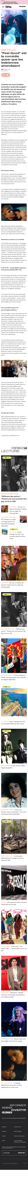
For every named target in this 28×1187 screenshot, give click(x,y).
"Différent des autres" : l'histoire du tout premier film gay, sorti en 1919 (14, 498)
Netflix (8, 49)
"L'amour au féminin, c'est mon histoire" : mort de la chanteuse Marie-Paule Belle (13, 812)
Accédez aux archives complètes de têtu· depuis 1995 (10, 4)
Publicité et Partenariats (19, 1136)
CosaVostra (14, 1163)
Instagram (4, 1126)
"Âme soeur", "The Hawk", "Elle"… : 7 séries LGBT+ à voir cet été (14, 949)
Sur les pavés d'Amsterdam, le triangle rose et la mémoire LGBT (12, 858)
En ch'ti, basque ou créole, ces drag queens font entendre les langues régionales (8, 521)
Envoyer (21, 1153)
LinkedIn (4, 1136)
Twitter (3, 1140)
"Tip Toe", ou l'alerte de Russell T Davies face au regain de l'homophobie (12, 585)
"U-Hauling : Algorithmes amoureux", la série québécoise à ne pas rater (11, 1085)
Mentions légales (17, 1131)
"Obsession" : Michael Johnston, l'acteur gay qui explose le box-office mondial (13, 995)
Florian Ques (7, 69)
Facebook (4, 1131)
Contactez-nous (17, 1126)
